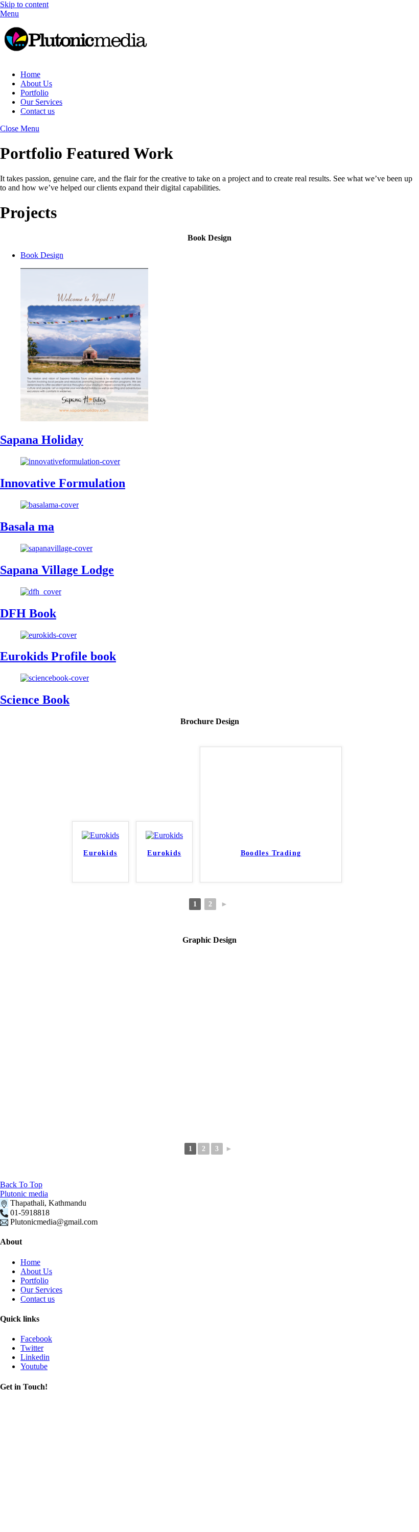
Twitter (31, 1348)
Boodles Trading (271, 853)
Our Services (41, 102)
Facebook (36, 1338)
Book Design (41, 255)
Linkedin (35, 1357)
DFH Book (28, 613)
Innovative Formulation (62, 483)
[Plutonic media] (76, 57)
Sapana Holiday (41, 439)
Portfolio (34, 92)
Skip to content (24, 4)
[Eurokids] (100, 835)
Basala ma (27, 526)
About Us (36, 83)
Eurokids (100, 853)
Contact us (37, 111)
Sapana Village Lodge (57, 570)
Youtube (34, 1366)
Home (30, 74)
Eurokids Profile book (58, 656)
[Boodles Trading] (271, 835)
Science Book (34, 699)
